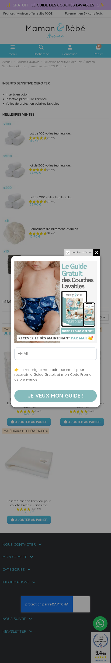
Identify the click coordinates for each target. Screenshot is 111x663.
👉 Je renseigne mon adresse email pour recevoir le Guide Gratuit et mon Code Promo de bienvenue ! (53, 374)
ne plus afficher (81, 252)
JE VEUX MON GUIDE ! (56, 395)
